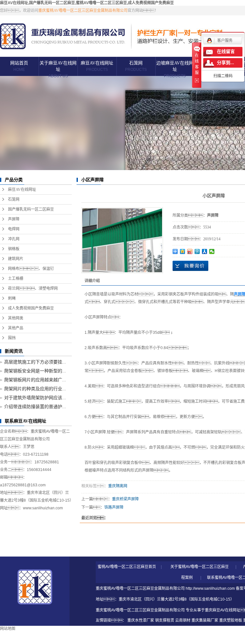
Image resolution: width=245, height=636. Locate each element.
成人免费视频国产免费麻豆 (31, 308)
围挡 (12, 338)
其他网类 (15, 318)
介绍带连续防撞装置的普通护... (35, 406)
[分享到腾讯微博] (197, 251)
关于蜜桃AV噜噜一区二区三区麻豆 (199, 567)
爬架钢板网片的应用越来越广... (35, 380)
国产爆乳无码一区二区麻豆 (31, 209)
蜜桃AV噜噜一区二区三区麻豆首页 (127, 567)
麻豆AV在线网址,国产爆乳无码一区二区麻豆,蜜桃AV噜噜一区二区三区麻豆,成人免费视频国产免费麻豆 (87, 3)
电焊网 (13, 229)
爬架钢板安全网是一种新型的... (35, 371)
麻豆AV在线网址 (97, 66)
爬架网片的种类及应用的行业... (35, 388)
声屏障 (13, 219)
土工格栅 (15, 278)
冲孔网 (13, 239)
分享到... (225, 62)
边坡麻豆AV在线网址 (174, 69)
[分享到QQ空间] (182, 251)
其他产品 (15, 328)
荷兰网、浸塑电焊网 (33, 288)
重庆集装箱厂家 (204, 620)
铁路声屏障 (113, 507)
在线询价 (190, 266)
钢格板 (13, 249)
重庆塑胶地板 (230, 620)
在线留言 (226, 51)
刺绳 (12, 298)
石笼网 (136, 66)
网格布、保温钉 (31, 268)
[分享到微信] (212, 251)
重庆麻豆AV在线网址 (222, 610)
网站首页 (19, 66)
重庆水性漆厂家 (140, 620)
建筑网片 (15, 259)
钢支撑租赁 (164, 620)
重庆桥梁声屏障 (125, 499)
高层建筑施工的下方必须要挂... (35, 362)
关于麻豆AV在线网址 (58, 69)
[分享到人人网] (204, 251)
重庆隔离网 (117, 486)
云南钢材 (182, 620)
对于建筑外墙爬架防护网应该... (35, 397)
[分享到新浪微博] (190, 251)
